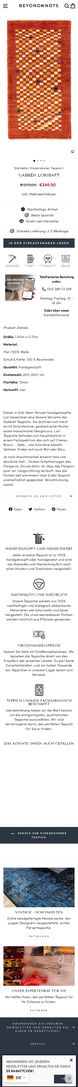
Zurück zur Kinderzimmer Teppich (42, 835)
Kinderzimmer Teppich (46, 168)
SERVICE (38, 1043)
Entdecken (39, 936)
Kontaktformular (57, 315)
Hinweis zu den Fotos (39, 496)
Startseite (21, 168)
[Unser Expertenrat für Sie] (39, 966)
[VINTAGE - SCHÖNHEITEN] (39, 887)
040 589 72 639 (59, 289)
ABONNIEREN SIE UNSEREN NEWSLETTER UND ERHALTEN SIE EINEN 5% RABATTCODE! (38, 1027)
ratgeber (39, 1010)
